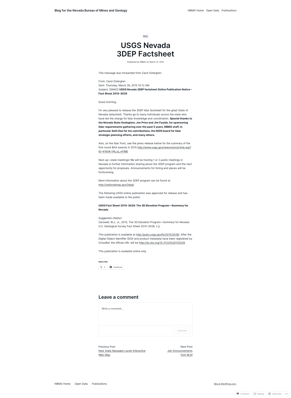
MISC (145, 36)
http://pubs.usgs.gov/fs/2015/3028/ (157, 234)
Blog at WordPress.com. (225, 384)
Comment (182, 330)
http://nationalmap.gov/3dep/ (116, 184)
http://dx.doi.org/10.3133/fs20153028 (162, 242)
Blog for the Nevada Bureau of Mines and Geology (91, 10)
